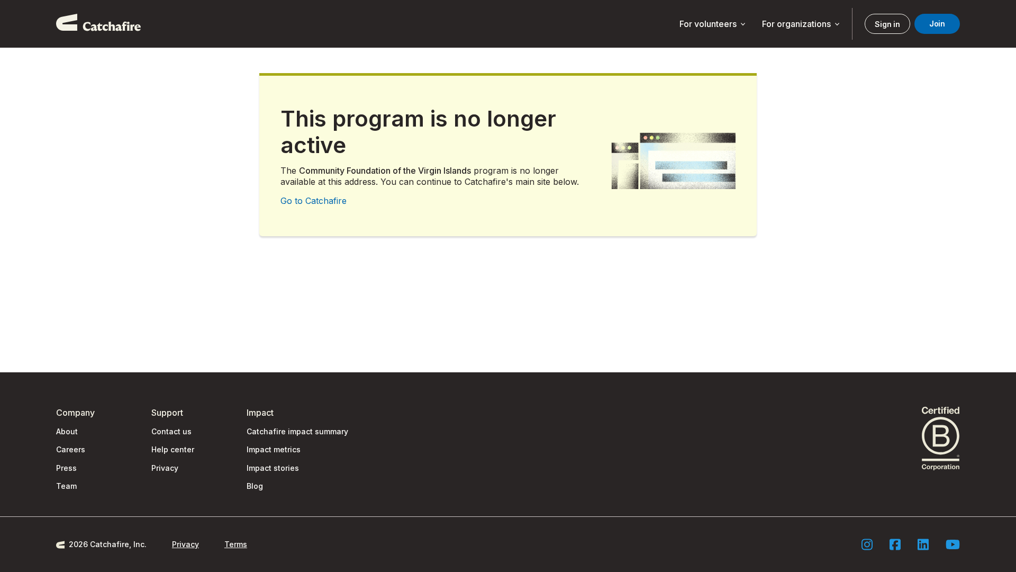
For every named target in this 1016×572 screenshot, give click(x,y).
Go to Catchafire (313, 200)
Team (66, 485)
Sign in (887, 24)
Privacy (164, 467)
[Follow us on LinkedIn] (923, 544)
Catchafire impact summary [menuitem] (297, 431)
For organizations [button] (801, 24)
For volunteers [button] (713, 24)
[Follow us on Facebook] (895, 544)
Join (937, 23)
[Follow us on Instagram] (867, 544)
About (67, 431)
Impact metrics (274, 449)
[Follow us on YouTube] (953, 544)
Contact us (171, 431)
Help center (172, 449)
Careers (70, 449)
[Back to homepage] (98, 24)
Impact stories (273, 467)
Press (66, 467)
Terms (235, 544)
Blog (255, 485)
